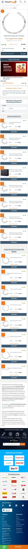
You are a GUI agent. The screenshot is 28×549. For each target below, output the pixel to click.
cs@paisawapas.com (19, 532)
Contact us (19, 528)
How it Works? (4, 521)
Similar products (14, 116)
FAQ (3, 519)
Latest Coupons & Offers (20, 519)
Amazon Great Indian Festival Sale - (5, 534)
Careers (17, 521)
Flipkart (21, 38)
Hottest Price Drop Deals (20, 524)
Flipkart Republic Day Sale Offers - (6, 538)
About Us (3, 516)
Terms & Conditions (5, 524)
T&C (3, 50)
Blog (3, 518)
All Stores (17, 518)
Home (17, 516)
